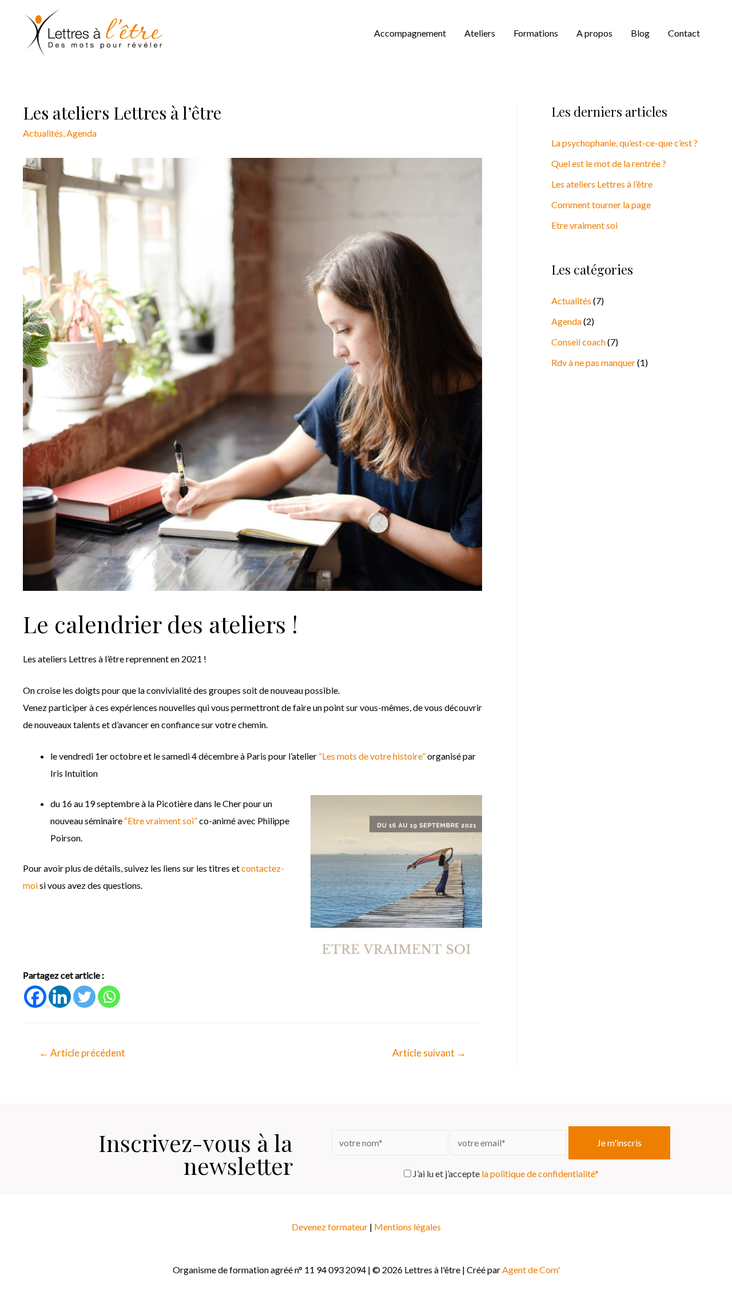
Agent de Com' (531, 1269)
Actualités (43, 133)
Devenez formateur (330, 1226)
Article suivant (429, 1053)
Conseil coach (578, 341)
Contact (684, 32)
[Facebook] (35, 997)
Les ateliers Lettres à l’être (602, 183)
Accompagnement (410, 32)
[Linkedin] (60, 997)
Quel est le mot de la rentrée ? (608, 163)
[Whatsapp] (109, 997)
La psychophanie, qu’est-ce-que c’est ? (624, 142)
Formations (536, 32)
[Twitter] (84, 997)
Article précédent (82, 1053)
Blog (640, 32)
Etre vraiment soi (584, 225)
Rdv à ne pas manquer (593, 362)
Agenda (81, 133)
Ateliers (479, 32)
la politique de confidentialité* (540, 1173)
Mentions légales (407, 1226)
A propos (594, 32)
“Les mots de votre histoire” (372, 755)
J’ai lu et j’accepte (505, 1173)
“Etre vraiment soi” (160, 820)
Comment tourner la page (601, 204)
